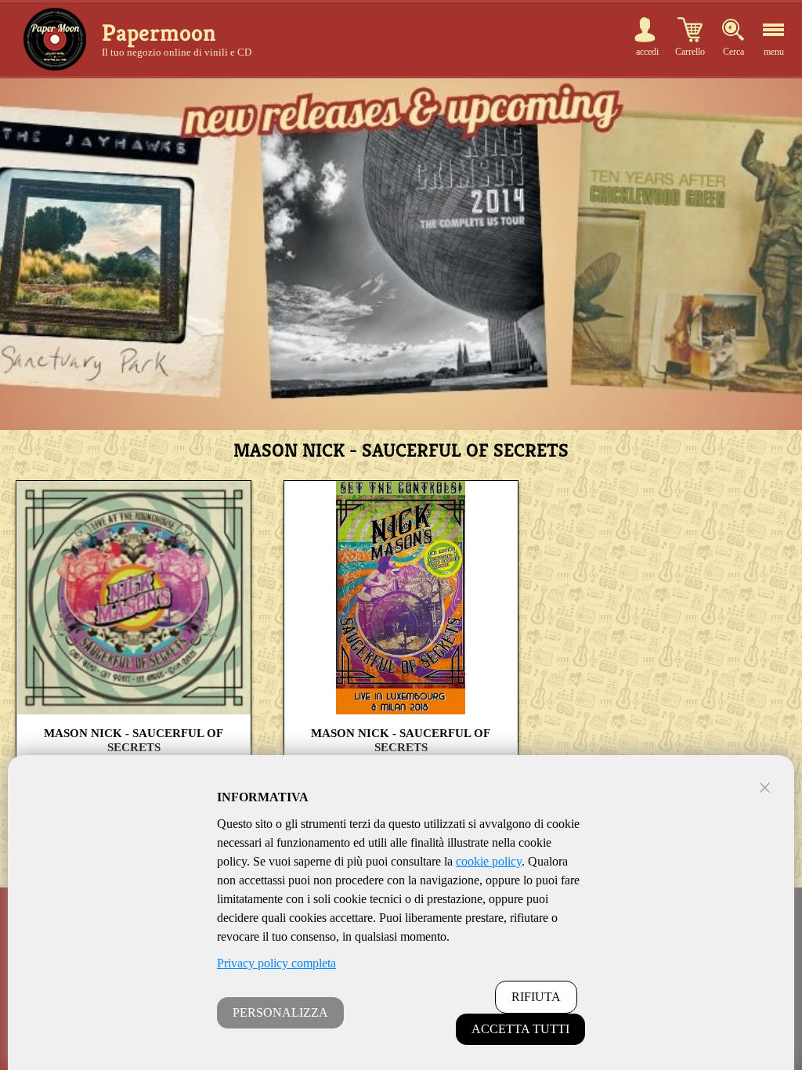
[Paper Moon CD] (54, 39)
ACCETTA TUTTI (520, 1029)
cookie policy (489, 861)
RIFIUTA (536, 996)
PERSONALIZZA (280, 1012)
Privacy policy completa (276, 963)
